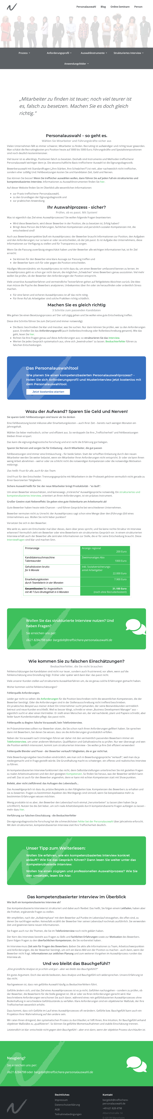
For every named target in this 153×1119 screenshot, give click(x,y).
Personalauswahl (86, 6)
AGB (57, 1109)
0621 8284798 (35, 640)
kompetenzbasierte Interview (48, 864)
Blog (103, 6)
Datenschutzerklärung (67, 1104)
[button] (24, 53)
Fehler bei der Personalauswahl (95, 821)
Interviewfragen (16, 539)
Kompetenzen (74, 773)
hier (102, 181)
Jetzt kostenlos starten (48, 391)
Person (138, 6)
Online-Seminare (120, 6)
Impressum (61, 1100)
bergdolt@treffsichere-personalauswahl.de (82, 640)
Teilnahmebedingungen (68, 1114)
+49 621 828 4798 (112, 1108)
